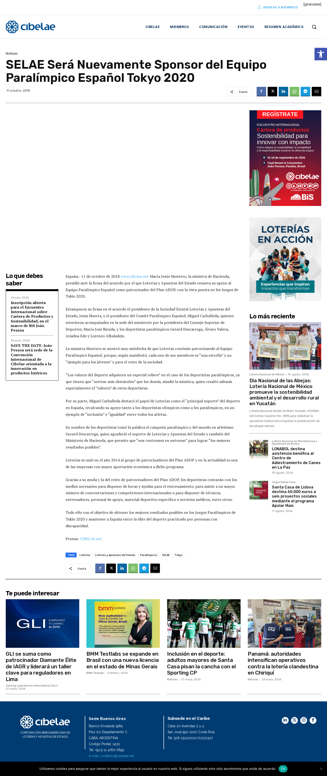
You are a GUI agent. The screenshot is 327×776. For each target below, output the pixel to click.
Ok (283, 768)
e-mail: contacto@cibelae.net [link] (111, 756)
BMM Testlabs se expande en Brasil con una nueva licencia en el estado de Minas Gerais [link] (122, 660)
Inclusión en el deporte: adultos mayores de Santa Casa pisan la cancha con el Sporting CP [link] (201, 663)
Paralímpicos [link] (148, 555)
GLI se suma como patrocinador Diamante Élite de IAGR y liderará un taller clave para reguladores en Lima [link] (41, 666)
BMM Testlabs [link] (95, 673)
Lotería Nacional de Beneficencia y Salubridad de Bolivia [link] (294, 442)
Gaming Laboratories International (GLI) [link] (31, 685)
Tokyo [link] (179, 555)
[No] (321, 768)
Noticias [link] (12, 53)
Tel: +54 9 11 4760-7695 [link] (106, 750)
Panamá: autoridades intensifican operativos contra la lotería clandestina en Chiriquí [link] (283, 663)
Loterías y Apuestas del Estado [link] (115, 555)
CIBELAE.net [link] (91, 538)
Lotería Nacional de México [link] (267, 374)
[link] (321, 54)
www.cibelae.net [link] (135, 276)
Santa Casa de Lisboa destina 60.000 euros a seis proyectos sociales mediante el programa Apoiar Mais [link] (294, 496)
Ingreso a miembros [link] (280, 7)
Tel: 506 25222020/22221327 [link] (190, 738)
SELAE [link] (166, 555)
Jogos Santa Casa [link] (283, 482)
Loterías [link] (84, 555)
